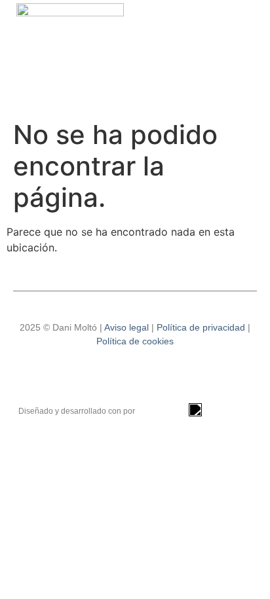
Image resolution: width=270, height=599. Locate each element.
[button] (251, 57)
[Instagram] (99, 377)
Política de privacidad (201, 327)
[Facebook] (171, 377)
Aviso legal (126, 327)
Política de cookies (135, 341)
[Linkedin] (135, 377)
